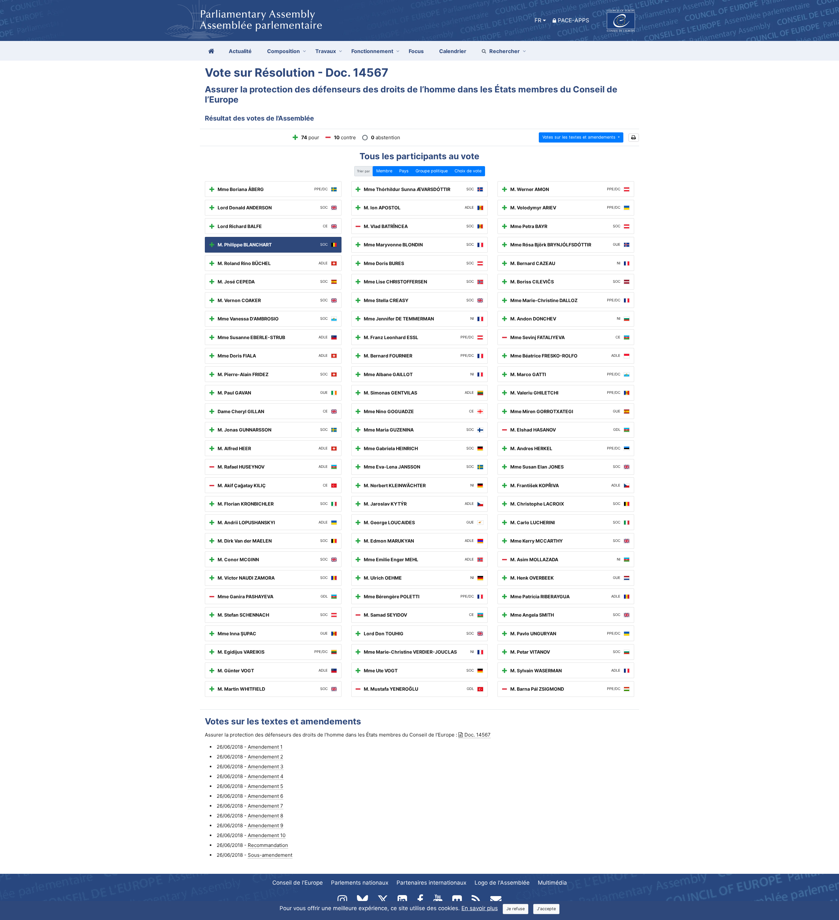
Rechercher (504, 51)
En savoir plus (479, 908)
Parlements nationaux (359, 882)
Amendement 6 (265, 796)
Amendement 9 (265, 825)
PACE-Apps (573, 20)
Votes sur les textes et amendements (579, 137)
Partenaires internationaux (431, 882)
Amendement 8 (265, 816)
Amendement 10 (266, 835)
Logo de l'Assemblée (502, 882)
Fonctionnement (372, 51)
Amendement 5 (265, 786)
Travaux (325, 51)
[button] (633, 137)
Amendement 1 (265, 747)
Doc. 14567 (477, 735)
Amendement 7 (265, 806)
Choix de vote (468, 170)
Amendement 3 (265, 766)
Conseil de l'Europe (297, 882)
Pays (404, 170)
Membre (384, 170)
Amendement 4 (265, 776)
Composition (283, 51)
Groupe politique (432, 170)
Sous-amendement (270, 855)
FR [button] (538, 20)
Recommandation (268, 845)
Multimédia (552, 882)
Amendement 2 (265, 757)
